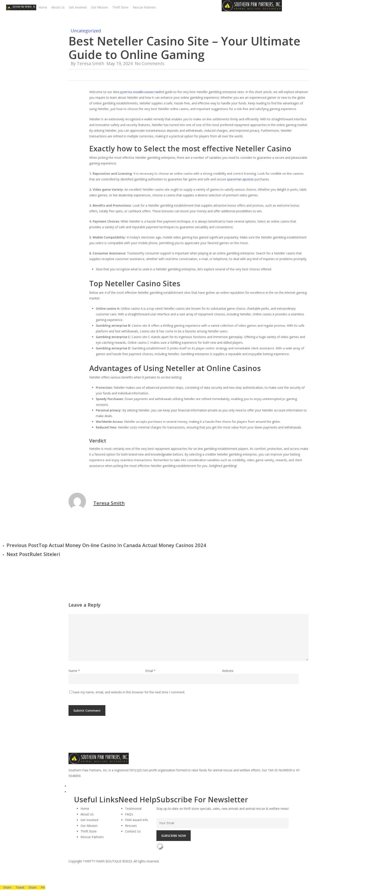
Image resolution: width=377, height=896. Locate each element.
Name (74, 671)
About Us (87, 814)
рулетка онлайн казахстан (139, 92)
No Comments (150, 63)
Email (150, 671)
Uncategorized (86, 31)
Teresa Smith (90, 63)
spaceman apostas (240, 179)
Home (85, 808)
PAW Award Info (136, 820)
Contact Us (133, 831)
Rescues (131, 825)
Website (227, 671)
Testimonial (133, 808)
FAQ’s (129, 814)
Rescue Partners (92, 837)
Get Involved (89, 820)
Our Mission (89, 825)
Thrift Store (89, 831)
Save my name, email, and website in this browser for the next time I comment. (129, 692)
